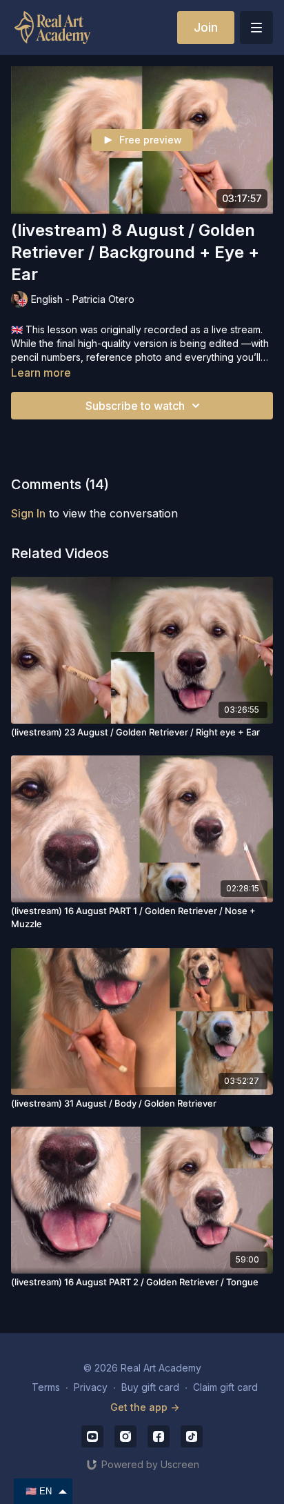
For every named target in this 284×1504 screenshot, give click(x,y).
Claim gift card (225, 1387)
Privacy (91, 1387)
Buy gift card (150, 1387)
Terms (46, 1387)
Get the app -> (144, 1407)
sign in (28, 513)
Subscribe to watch (135, 406)
